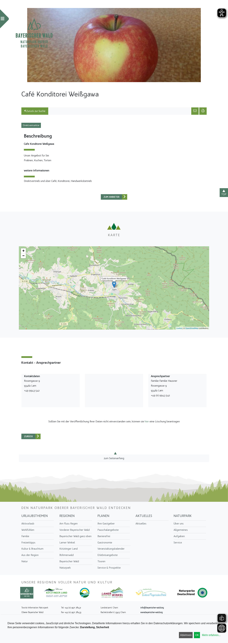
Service (178, 542)
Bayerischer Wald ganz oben (75, 536)
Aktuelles (144, 516)
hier (147, 421)
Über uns (179, 523)
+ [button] (23, 251)
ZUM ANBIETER (111, 197)
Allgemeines (181, 529)
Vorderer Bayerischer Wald (74, 529)
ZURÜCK (28, 436)
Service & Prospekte (109, 567)
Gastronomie (104, 542)
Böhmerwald (66, 555)
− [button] (23, 256)
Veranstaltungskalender (111, 548)
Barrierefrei (103, 536)
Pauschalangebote (108, 529)
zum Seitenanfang (114, 458)
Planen (103, 516)
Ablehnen (186, 635)
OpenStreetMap (191, 328)
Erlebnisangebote (107, 555)
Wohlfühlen (27, 529)
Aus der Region (30, 555)
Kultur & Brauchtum (32, 548)
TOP (223, 194)
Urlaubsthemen (34, 516)
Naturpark (65, 567)
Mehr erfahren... (211, 635)
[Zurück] (124, 197)
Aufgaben (179, 536)
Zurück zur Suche (35, 111)
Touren (101, 561)
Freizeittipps (28, 542)
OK (197, 635)
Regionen (67, 516)
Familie (25, 536)
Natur (24, 561)
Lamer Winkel (67, 542)
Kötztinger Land (68, 548)
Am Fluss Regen (68, 523)
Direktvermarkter (31, 125)
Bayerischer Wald (69, 561)
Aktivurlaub (27, 523)
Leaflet (179, 328)
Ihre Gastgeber (106, 523)
